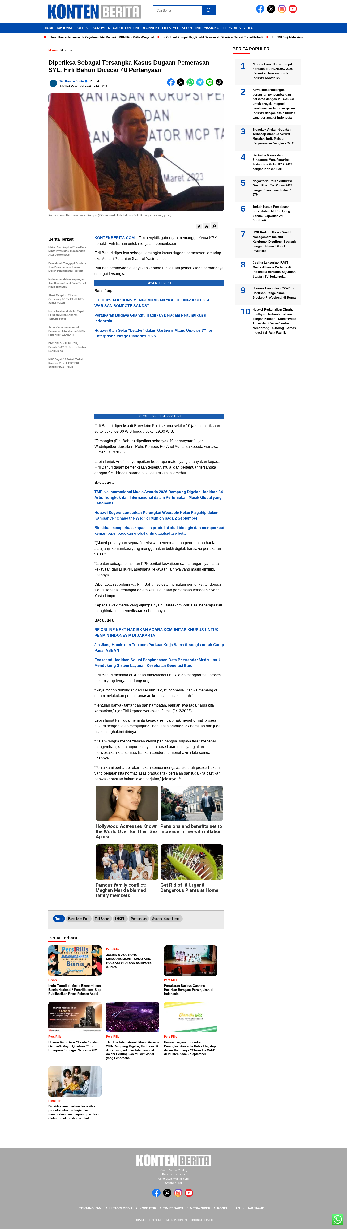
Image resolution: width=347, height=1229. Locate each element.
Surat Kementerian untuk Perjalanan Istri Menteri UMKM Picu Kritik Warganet (78, 37)
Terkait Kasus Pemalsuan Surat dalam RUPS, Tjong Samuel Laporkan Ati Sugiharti (271, 213)
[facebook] (261, 12)
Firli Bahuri (102, 918)
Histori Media (121, 1208)
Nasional (65, 28)
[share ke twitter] (181, 85)
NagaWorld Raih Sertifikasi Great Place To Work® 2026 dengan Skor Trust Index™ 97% (272, 188)
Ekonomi (98, 28)
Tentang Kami (90, 1208)
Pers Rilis (232, 28)
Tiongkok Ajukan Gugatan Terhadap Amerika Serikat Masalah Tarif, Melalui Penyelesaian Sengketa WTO (273, 136)
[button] (199, 226)
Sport (187, 28)
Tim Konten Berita (71, 81)
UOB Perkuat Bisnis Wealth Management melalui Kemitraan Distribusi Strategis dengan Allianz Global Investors (274, 242)
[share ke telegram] (201, 85)
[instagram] (283, 12)
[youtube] (294, 12)
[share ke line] (211, 85)
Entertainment (146, 28)
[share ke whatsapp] (191, 85)
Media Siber (200, 1208)
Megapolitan (119, 28)
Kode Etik (148, 1208)
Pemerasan (139, 918)
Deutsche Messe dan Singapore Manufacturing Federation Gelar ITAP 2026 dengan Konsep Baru (272, 162)
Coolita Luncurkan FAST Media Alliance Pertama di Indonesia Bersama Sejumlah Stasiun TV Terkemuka (274, 269)
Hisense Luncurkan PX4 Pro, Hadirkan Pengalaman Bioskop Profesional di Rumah (275, 293)
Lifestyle (170, 28)
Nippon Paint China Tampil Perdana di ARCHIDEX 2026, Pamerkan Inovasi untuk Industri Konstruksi (273, 71)
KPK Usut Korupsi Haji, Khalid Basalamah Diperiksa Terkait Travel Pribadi (189, 37)
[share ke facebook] (172, 85)
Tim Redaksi (173, 1208)
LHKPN (120, 918)
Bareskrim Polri (78, 918)
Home (49, 28)
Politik (82, 28)
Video (248, 28)
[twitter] (272, 12)
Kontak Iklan (228, 1208)
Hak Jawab (255, 1208)
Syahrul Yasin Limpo (166, 918)
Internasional (207, 28)
